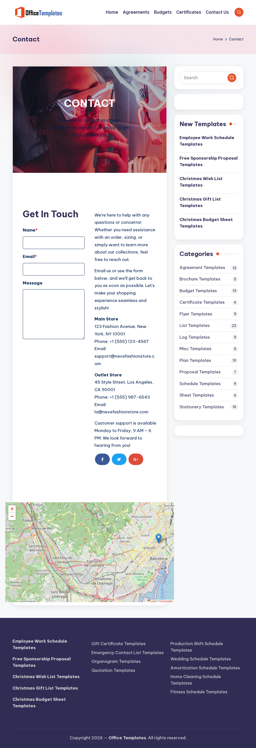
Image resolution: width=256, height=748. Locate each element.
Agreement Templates (202, 267)
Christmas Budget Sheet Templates (206, 223)
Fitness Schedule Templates (199, 692)
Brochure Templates (200, 279)
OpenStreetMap (166, 600)
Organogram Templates (116, 661)
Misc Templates (196, 348)
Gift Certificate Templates (119, 643)
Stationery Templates (202, 407)
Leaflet (153, 600)
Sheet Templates (197, 395)
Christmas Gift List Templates (200, 202)
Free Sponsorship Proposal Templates (209, 161)
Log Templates (195, 337)
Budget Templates (198, 290)
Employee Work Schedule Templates (207, 141)
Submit (36, 349)
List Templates (195, 325)
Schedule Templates (200, 383)
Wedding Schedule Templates (200, 659)
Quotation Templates (113, 670)
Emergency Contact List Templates (128, 652)
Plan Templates (195, 360)
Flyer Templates (196, 314)
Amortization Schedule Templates (205, 668)
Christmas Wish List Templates (201, 182)
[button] (159, 538)
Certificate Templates (202, 302)
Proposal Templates (200, 372)
